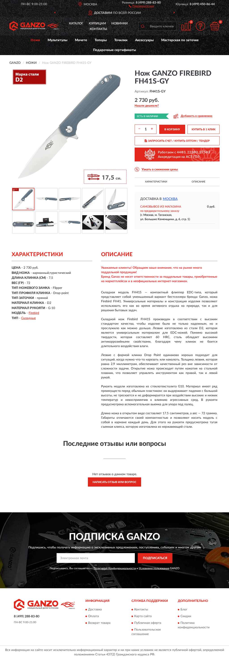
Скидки (185, 616)
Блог (183, 609)
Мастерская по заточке (180, 40)
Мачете (81, 40)
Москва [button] (170, 199)
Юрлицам (97, 23)
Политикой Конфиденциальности (114, 568)
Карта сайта (143, 616)
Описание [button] (198, 181)
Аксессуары (144, 40)
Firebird (34, 313)
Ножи (35, 40)
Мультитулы (57, 40)
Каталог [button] (76, 23)
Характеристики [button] (156, 181)
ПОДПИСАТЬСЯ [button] (155, 558)
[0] (215, 26)
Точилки (120, 40)
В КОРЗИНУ (172, 129)
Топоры (101, 40)
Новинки (119, 23)
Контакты (98, 29)
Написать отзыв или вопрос (114, 482)
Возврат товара (99, 623)
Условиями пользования (154, 568)
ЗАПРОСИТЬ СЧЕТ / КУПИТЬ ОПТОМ (179, 141)
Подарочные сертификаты (114, 50)
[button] (141, 5)
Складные (28, 318)
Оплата (93, 616)
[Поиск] (142, 26)
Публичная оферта (147, 623)
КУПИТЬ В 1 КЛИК (203, 129)
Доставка (95, 609)
